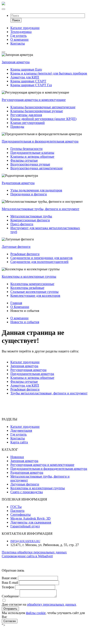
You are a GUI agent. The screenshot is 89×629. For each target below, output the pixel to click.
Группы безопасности (26, 149)
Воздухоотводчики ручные (30, 164)
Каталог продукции (25, 28)
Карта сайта (19, 442)
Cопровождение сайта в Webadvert (27, 556)
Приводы (17, 126)
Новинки (17, 457)
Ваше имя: (9, 578)
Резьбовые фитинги (25, 254)
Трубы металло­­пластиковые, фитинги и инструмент (48, 393)
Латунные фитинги (16, 246)
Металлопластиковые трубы (31, 216)
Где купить (18, 35)
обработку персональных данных (51, 604)
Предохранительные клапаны (32, 152)
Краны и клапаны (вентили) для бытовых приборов (48, 73)
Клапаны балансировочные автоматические (42, 107)
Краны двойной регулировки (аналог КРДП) (43, 119)
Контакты (17, 43)
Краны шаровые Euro (26, 69)
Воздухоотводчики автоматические (36, 168)
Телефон (8, 587)
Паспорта (17, 510)
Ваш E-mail (10, 582)
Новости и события (24, 322)
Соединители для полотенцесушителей (39, 262)
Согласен (9, 621)
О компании (19, 39)
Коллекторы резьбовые (27, 288)
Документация (21, 430)
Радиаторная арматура (18, 183)
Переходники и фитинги (28, 194)
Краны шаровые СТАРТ (28, 81)
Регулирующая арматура (28, 370)
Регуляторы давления (26, 115)
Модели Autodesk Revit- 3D (30, 518)
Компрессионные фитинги (30, 220)
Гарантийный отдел (25, 526)
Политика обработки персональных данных (34, 552)
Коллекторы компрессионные (32, 284)
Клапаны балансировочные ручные (36, 111)
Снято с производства (26, 492)
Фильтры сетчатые (24, 160)
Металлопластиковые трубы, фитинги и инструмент (40, 209)
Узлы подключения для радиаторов (36, 190)
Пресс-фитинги (21, 224)
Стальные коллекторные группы (34, 291)
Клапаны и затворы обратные (32, 156)
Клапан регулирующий (27, 123)
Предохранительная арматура (32, 374)
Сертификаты (20, 514)
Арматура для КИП (24, 77)
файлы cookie (36, 613)
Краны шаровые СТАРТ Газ (31, 85)
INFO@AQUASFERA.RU (25, 541)
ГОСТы (16, 507)
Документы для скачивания (30, 522)
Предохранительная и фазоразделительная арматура (40, 141)
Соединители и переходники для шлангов (41, 258)
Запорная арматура (16, 62)
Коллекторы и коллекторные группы (29, 276)
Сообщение (10, 596)
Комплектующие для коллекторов (35, 295)
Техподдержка (21, 32)
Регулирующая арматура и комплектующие (34, 100)
